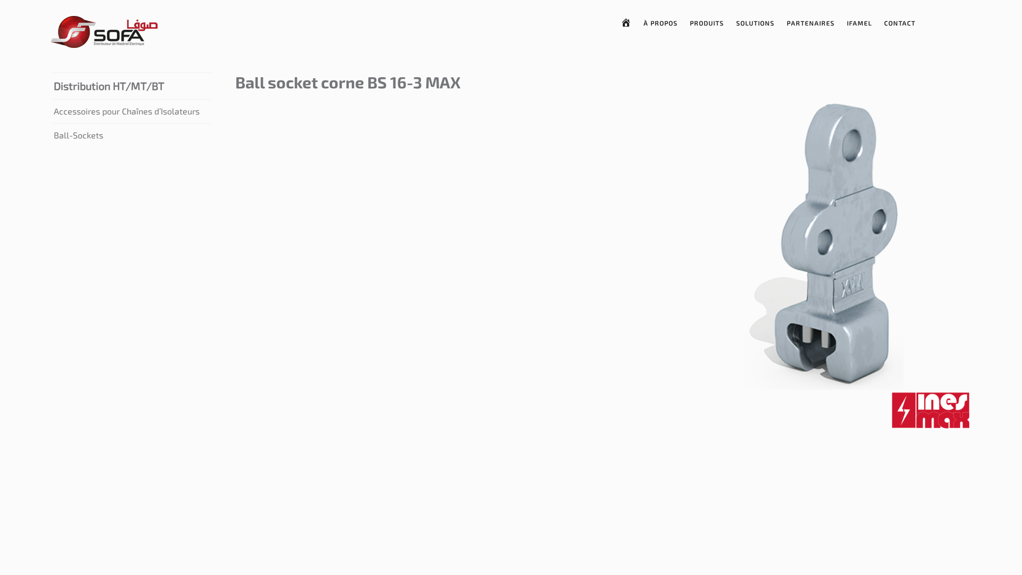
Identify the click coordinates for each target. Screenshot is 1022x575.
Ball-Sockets (78, 135)
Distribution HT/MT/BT (109, 85)
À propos (661, 23)
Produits (707, 23)
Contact (900, 23)
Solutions (755, 23)
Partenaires (811, 23)
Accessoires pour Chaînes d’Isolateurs (127, 111)
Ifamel (859, 23)
